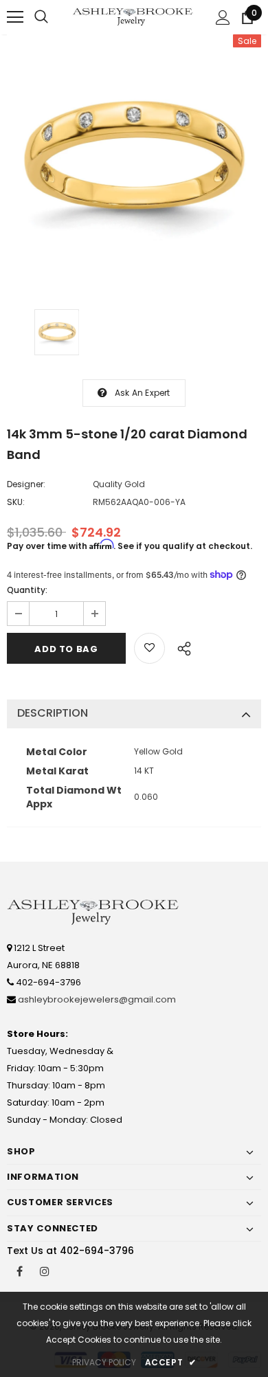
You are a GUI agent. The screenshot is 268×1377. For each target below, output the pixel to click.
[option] (134, 161)
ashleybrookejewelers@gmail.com (97, 999)
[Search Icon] (41, 17)
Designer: (26, 484)
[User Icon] (223, 17)
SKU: (16, 502)
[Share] (180, 646)
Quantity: (27, 590)
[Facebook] (19, 1270)
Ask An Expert (142, 393)
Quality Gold (119, 484)
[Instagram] (44, 1270)
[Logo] (133, 16)
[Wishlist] (149, 648)
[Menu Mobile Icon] (15, 17)
